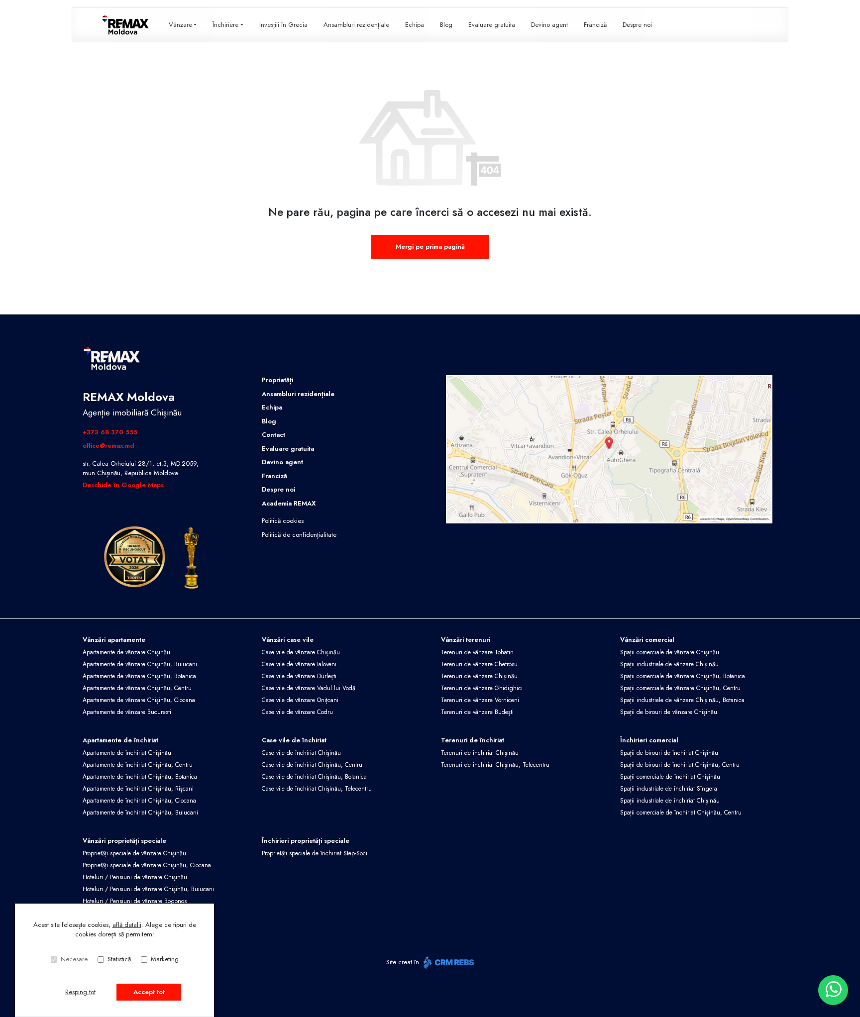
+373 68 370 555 (110, 432)
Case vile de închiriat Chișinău (301, 752)
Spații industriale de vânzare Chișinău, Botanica (682, 700)
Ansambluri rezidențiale (356, 24)
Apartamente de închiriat (120, 740)
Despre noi (637, 24)
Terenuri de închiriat (472, 740)
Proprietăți (277, 380)
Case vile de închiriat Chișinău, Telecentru (317, 788)
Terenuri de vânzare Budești (477, 712)
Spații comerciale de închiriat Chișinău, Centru (681, 812)
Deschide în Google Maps (123, 485)
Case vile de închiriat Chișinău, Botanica (314, 776)
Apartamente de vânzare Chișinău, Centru (137, 688)
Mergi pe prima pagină (430, 246)
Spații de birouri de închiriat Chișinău (669, 752)
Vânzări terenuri (465, 639)
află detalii (126, 924)
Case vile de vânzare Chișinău (301, 652)
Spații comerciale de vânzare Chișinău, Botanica (682, 676)
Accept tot (149, 992)
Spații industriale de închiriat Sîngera (668, 788)
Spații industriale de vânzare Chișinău (669, 664)
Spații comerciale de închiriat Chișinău (670, 776)
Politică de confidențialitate (299, 534)
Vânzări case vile (288, 639)
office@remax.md (108, 445)
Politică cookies (283, 520)
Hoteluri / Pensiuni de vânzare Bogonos (135, 901)
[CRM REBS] (447, 962)
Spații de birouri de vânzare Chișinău (668, 712)
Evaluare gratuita (491, 24)
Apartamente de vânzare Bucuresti (127, 712)
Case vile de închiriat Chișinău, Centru (312, 764)
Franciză (595, 24)
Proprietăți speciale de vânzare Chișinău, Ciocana (147, 865)
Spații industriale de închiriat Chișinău (670, 800)
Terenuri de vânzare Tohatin (477, 652)
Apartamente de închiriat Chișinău (127, 752)
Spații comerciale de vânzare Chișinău (669, 652)
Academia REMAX (289, 503)
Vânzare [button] (180, 24)
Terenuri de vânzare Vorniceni (480, 700)
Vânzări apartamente (114, 639)
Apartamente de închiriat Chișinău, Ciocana (139, 800)
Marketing (165, 959)
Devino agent (549, 24)
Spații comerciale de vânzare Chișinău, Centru (680, 688)
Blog (446, 24)
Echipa (414, 24)
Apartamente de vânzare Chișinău (126, 652)
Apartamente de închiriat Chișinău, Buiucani (140, 812)
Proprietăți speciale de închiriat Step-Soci (314, 853)
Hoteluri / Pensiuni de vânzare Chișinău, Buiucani (148, 889)
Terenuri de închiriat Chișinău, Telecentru (495, 764)
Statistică (119, 959)
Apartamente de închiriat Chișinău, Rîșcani (138, 788)
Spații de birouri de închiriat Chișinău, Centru (680, 764)
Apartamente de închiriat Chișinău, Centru (138, 764)
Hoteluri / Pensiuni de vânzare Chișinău (135, 877)
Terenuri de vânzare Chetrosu (479, 664)
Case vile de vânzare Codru (297, 712)
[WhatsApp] (833, 990)
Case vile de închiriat (294, 740)
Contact (273, 434)
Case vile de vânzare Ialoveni (299, 664)
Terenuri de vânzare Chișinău (479, 676)
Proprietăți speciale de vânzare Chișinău (134, 853)
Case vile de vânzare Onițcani (300, 700)
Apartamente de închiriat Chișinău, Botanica (140, 776)
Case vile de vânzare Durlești (299, 676)
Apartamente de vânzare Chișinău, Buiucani (140, 664)
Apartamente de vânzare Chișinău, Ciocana (139, 700)
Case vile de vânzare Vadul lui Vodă (308, 688)
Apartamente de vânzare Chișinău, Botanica (139, 676)
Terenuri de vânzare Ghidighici (482, 688)
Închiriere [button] (225, 24)
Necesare (74, 959)
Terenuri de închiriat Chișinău (480, 752)
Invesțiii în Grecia (283, 24)
